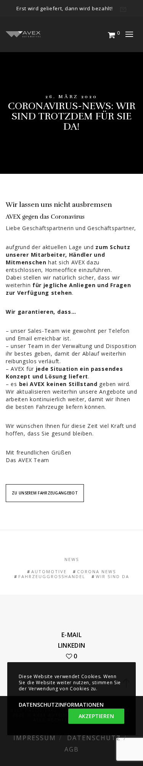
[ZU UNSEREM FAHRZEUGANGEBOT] (45, 486)
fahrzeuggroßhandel (51, 576)
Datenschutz (94, 738)
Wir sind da (112, 576)
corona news (96, 571)
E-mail (71, 635)
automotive (49, 571)
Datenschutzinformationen (61, 704)
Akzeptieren (96, 716)
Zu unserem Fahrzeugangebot (45, 493)
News (71, 559)
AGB (71, 749)
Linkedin (71, 645)
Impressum (34, 738)
